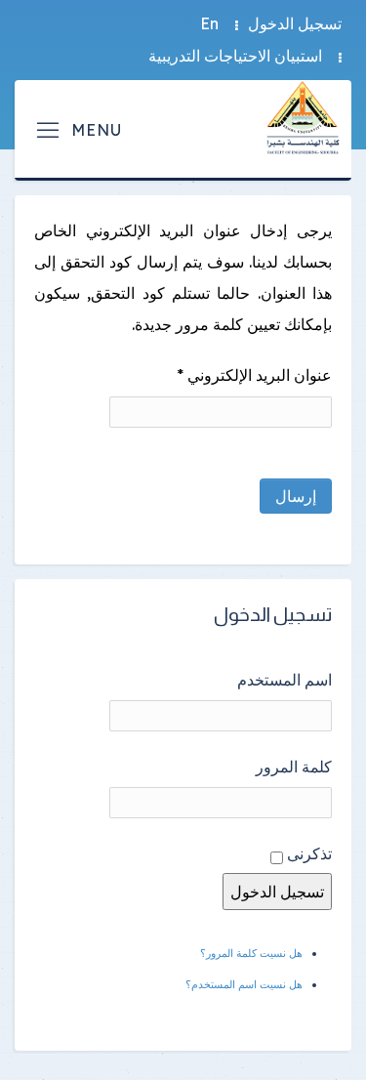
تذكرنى (309, 853)
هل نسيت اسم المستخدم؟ (244, 984)
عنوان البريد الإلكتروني (254, 375)
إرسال (295, 496)
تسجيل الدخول (295, 23)
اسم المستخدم (284, 679)
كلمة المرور (294, 766)
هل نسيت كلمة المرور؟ (251, 953)
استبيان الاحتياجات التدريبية (235, 55)
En (209, 23)
